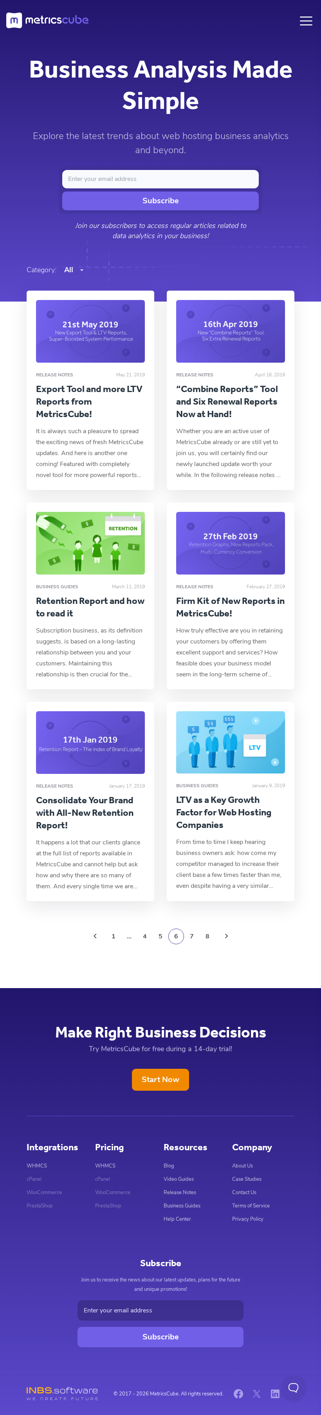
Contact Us (244, 1192)
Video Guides (179, 1179)
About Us (242, 1165)
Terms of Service (251, 1205)
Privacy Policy (247, 1219)
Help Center (177, 1219)
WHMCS (37, 1165)
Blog (169, 1165)
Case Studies (246, 1179)
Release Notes (180, 1192)
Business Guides (182, 1205)
